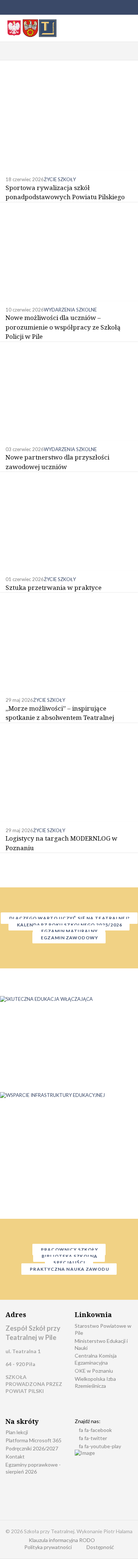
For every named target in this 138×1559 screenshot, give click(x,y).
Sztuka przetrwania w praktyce (54, 587)
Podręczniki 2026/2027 (32, 1448)
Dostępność (100, 1547)
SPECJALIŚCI (68, 1262)
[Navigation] (8, 51)
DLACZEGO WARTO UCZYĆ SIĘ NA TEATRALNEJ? (69, 918)
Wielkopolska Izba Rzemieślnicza (95, 1382)
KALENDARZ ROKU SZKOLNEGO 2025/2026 (69, 925)
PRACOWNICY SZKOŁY (69, 1249)
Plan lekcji (17, 1432)
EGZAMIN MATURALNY (69, 931)
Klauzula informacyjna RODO (62, 1540)
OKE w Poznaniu (94, 1371)
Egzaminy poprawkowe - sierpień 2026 (33, 1468)
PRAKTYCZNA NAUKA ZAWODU (69, 1269)
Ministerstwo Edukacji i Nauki (101, 1344)
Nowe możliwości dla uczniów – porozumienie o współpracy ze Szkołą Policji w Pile (63, 327)
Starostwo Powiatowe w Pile (103, 1329)
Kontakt (15, 1456)
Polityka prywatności (48, 1547)
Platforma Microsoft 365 (33, 1440)
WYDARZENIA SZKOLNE (70, 310)
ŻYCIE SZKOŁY (60, 179)
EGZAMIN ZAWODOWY (69, 937)
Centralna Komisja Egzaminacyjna (96, 1359)
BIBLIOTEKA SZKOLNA (69, 1256)
